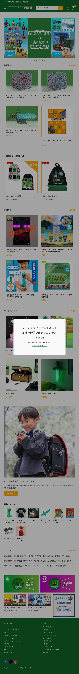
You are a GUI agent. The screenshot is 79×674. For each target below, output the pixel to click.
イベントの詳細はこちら (39, 346)
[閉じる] (62, 323)
